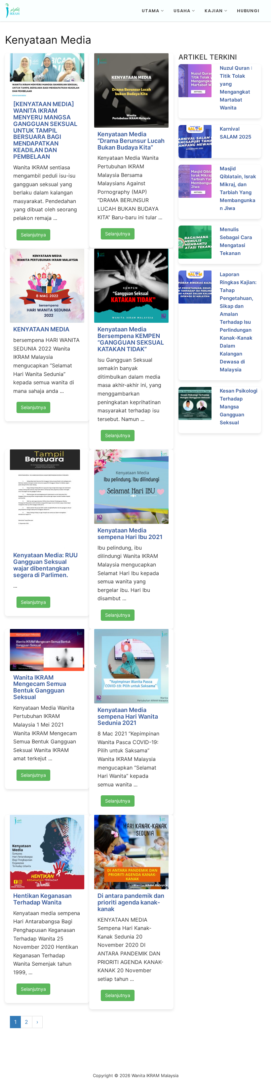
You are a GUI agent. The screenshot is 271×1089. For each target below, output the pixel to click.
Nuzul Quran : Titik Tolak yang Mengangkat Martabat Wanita (236, 88)
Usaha (182, 11)
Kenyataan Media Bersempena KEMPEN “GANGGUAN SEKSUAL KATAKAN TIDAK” (130, 339)
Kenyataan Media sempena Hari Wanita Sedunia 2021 (127, 716)
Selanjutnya (33, 234)
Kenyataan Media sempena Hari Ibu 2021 (130, 533)
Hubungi (248, 11)
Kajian (214, 11)
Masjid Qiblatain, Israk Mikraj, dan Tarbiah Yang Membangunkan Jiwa (238, 188)
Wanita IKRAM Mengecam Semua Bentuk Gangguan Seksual (39, 687)
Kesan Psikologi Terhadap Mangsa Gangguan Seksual (238, 407)
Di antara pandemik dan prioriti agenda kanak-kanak (130, 902)
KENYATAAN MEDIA (41, 329)
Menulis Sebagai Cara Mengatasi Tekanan (236, 241)
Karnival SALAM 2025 (235, 133)
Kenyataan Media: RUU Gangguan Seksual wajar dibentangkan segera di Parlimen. (45, 565)
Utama (150, 11)
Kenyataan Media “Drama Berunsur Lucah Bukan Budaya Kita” (131, 141)
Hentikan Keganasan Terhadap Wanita (42, 899)
